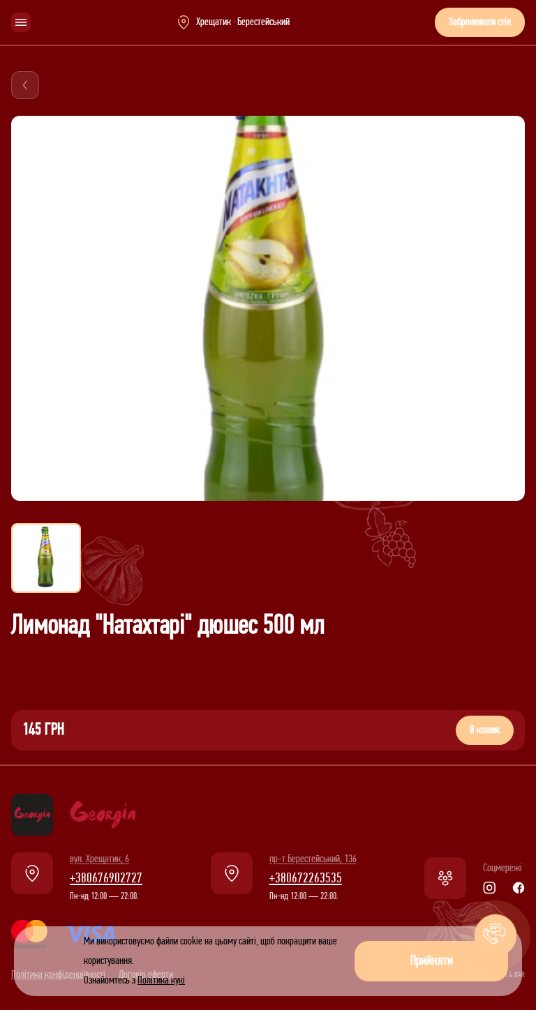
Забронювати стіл (480, 22)
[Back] (25, 85)
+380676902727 (106, 879)
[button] (495, 935)
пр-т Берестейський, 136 (313, 859)
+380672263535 (305, 879)
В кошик (485, 730)
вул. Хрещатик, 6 (99, 859)
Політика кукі (161, 980)
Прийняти (431, 961)
